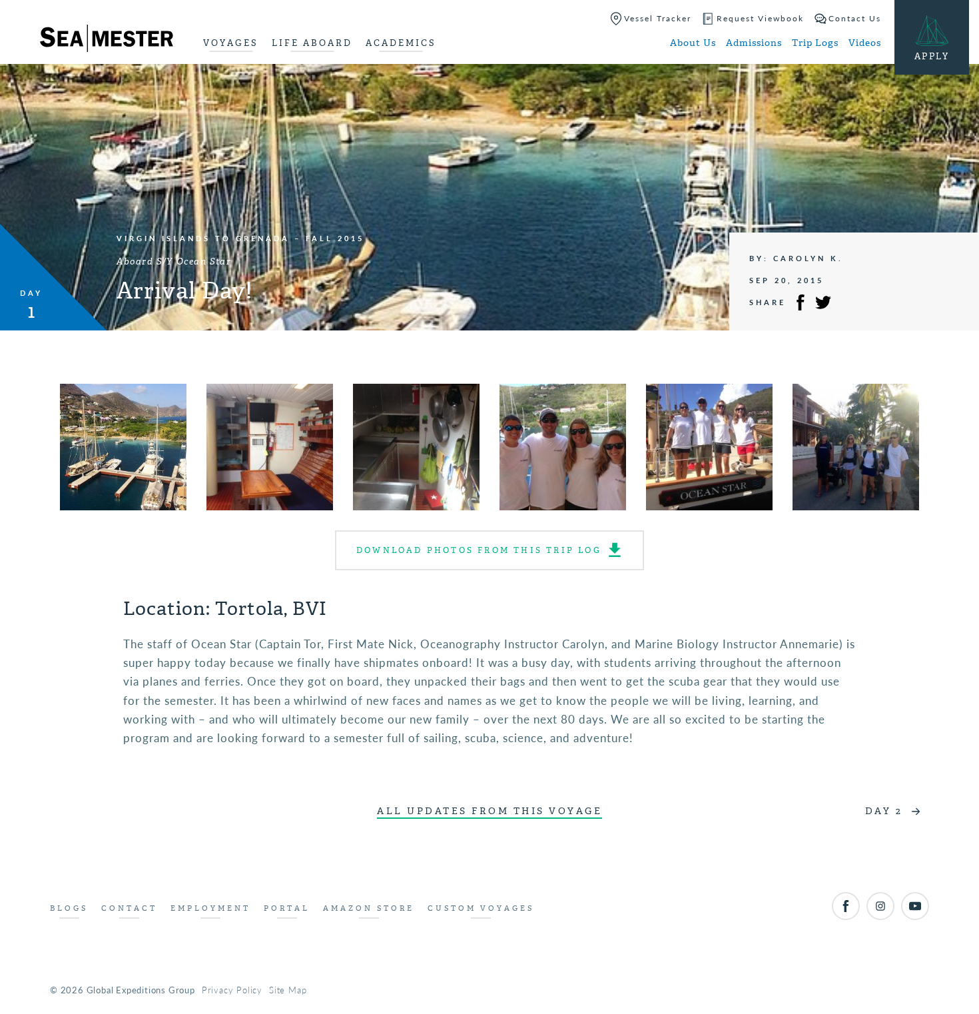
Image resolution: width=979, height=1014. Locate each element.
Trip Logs (815, 43)
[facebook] (846, 906)
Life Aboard (312, 43)
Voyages (230, 43)
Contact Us (854, 18)
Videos (864, 43)
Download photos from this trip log (478, 550)
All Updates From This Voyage (489, 811)
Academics (401, 43)
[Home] (106, 41)
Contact (129, 908)
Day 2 (884, 811)
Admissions (754, 43)
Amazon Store (368, 908)
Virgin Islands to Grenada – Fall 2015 (240, 238)
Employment (210, 908)
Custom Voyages (481, 908)
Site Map (287, 989)
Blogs (69, 908)
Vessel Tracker (657, 18)
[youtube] (915, 906)
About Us (693, 43)
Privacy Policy (232, 989)
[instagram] (880, 906)
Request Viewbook (760, 18)
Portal (287, 908)
